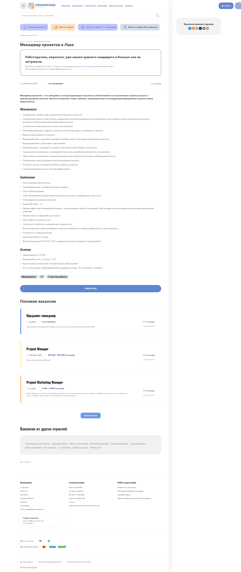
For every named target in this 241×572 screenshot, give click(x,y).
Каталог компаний (76, 495)
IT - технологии (64, 447)
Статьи (72, 502)
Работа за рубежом (33, 447)
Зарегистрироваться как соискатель (84, 505)
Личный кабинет (27, 498)
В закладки (150, 322)
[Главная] (42, 6)
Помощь (129, 6)
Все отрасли (25, 462)
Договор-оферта (26, 562)
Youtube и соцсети (80, 447)
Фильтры (91, 288)
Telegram (29, 523)
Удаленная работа (60, 443)
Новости (23, 491)
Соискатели (90, 6)
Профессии (77, 6)
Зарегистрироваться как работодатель (134, 498)
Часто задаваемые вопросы (32, 509)
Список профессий (77, 498)
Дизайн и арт (95, 447)
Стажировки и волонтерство (37, 443)
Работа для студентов (79, 443)
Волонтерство (50, 447)
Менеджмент (29, 276)
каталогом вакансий (85, 66)
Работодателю (116, 6)
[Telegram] (196, 28)
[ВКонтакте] (189, 28)
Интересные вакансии (99, 443)
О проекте (24, 487)
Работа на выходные (119, 443)
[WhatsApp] (207, 28)
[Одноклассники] (193, 28)
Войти (227, 6)
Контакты (24, 495)
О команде (24, 505)
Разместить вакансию (126, 487)
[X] (200, 28)
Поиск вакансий (75, 487)
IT (42, 276)
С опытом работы (57, 276)
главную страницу (53, 66)
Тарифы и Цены (123, 495)
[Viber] (203, 28)
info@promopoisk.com (36, 521)
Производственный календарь (130, 491)
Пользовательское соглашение (79, 562)
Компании (102, 6)
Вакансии (66, 6)
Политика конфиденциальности (50, 562)
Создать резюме (76, 491)
